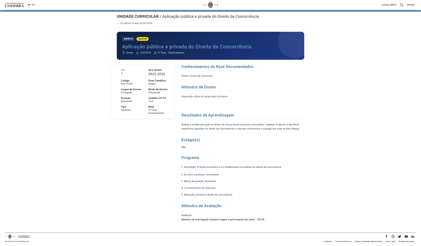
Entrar (410, 5)
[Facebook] (386, 236)
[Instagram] (393, 236)
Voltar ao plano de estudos (135, 23)
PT (29, 5)
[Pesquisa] (402, 5)
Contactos (327, 241)
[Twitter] (399, 236)
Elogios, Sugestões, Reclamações (368, 241)
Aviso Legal (390, 241)
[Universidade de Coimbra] (14, 5)
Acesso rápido (389, 5)
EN (33, 5)
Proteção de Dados (406, 241)
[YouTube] (406, 236)
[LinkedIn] (412, 236)
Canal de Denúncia (343, 241)
